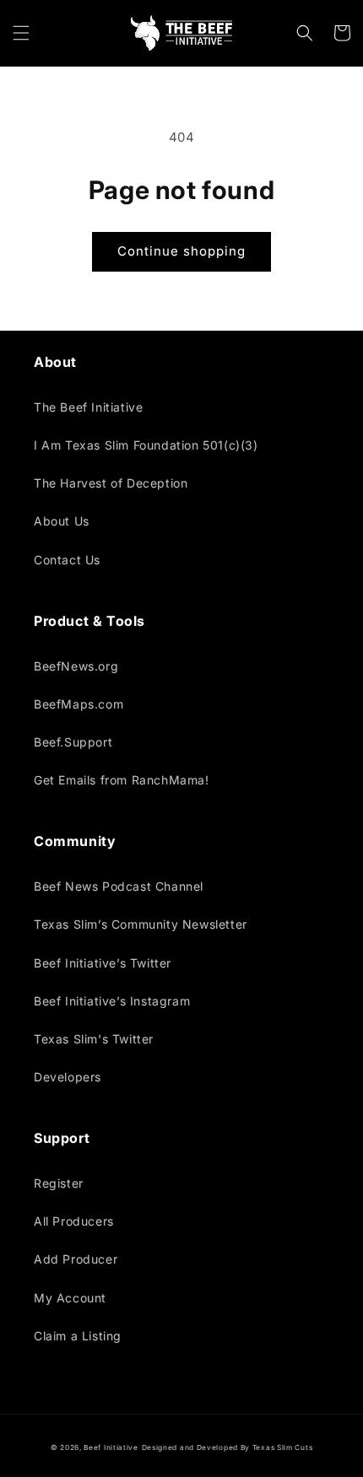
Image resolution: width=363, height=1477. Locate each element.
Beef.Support (73, 742)
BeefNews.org (76, 666)
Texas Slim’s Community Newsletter (140, 924)
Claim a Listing (78, 1336)
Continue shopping (181, 251)
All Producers (74, 1221)
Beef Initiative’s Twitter (102, 963)
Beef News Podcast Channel (118, 886)
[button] (21, 32)
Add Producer (75, 1259)
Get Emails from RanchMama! (121, 780)
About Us (61, 521)
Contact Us (67, 560)
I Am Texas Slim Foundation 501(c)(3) (146, 445)
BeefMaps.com (78, 704)
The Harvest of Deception (110, 483)
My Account (70, 1298)
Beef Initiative (111, 1447)
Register (59, 1183)
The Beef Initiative (88, 407)
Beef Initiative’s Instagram (112, 1001)
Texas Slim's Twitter (94, 1039)
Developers (67, 1077)
